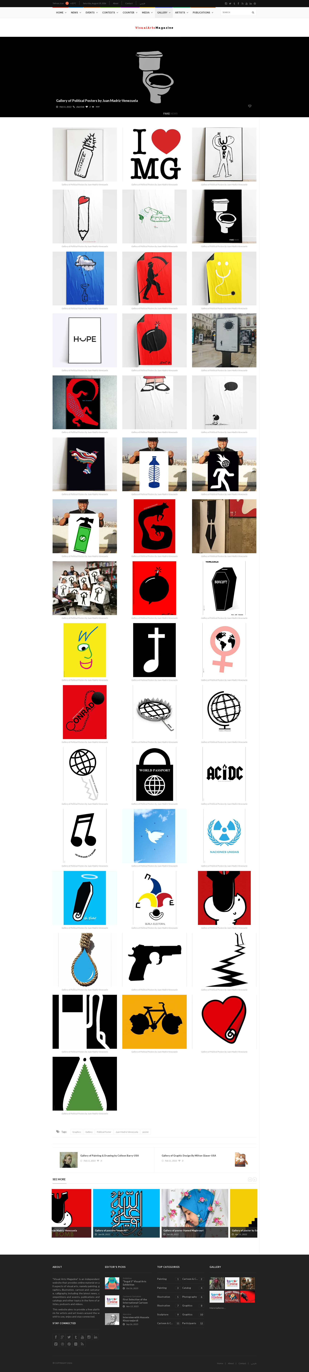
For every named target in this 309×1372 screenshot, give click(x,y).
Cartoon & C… (192, 1279)
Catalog (192, 1287)
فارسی (142, 3)
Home (59, 12)
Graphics (76, 1132)
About (115, 3)
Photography (192, 1296)
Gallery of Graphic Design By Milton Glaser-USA (189, 1155)
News (74, 12)
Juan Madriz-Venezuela (127, 1132)
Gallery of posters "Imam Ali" (70, 1230)
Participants (192, 1323)
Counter (128, 12)
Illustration (168, 1296)
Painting (168, 1279)
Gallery (162, 12)
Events (90, 12)
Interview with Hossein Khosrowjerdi (136, 1319)
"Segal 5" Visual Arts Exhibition (134, 1283)
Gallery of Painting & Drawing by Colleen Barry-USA (109, 1155)
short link (80, 106)
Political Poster (104, 1132)
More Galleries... (218, 1308)
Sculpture (168, 1314)
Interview (127, 1314)
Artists (180, 12)
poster (146, 1132)
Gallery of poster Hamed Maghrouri (143, 1230)
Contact (129, 3)
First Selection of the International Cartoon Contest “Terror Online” (136, 1302)
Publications (201, 12)
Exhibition (127, 1278)
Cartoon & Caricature (132, 1296)
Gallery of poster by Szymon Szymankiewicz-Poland (220, 1230)
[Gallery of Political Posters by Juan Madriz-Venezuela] (85, 154)
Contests (108, 12)
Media (145, 12)
